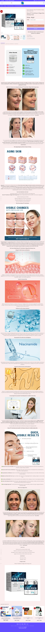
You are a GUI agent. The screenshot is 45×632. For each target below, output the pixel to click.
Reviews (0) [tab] (16, 43)
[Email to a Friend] (31, 38)
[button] (37, 3)
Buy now (35, 28)
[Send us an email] (3, 0)
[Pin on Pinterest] (32, 38)
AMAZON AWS (24, 628)
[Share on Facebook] (27, 38)
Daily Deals (31, 9)
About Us (12, 625)
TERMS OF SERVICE (21, 625)
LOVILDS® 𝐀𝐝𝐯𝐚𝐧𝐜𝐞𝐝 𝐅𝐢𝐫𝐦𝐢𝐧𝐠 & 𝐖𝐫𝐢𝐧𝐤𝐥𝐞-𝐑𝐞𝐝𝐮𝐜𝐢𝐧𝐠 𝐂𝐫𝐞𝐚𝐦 (17, 618)
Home (2, 5)
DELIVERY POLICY (27, 625)
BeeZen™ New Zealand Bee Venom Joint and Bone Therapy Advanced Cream (5, 619)
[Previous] (2, 21)
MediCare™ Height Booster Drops (39, 618)
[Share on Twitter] (29, 38)
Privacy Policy (16, 625)
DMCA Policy (32, 625)
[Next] (24, 21)
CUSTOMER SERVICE (18, 5)
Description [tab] (3, 43)
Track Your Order (10, 5)
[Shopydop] (22, 3)
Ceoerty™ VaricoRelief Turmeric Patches (28, 618)
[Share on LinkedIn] (34, 38)
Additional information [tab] (9, 43)
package (28, 19)
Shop (5, 5)
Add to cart (35, 25)
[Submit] (11, 3)
